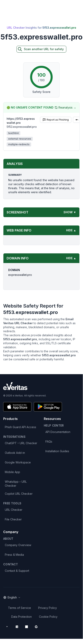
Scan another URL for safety (44, 49)
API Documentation (57, 432)
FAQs (48, 441)
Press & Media (14, 554)
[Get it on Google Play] (48, 406)
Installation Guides (57, 451)
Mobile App (12, 472)
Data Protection (21, 616)
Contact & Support (17, 570)
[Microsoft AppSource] (27, 627)
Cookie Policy (48, 616)
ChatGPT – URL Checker (21, 443)
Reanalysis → (67, 107)
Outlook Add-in (15, 452)
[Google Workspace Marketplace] (36, 627)
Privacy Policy (47, 607)
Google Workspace (18, 462)
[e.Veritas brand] (41, 386)
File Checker (13, 519)
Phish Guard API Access (20, 427)
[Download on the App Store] (17, 406)
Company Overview (18, 545)
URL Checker (13, 509)
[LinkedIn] (17, 627)
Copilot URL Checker (19, 493)
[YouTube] (7, 627)
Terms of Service (19, 607)
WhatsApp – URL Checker (16, 483)
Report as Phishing (58, 119)
